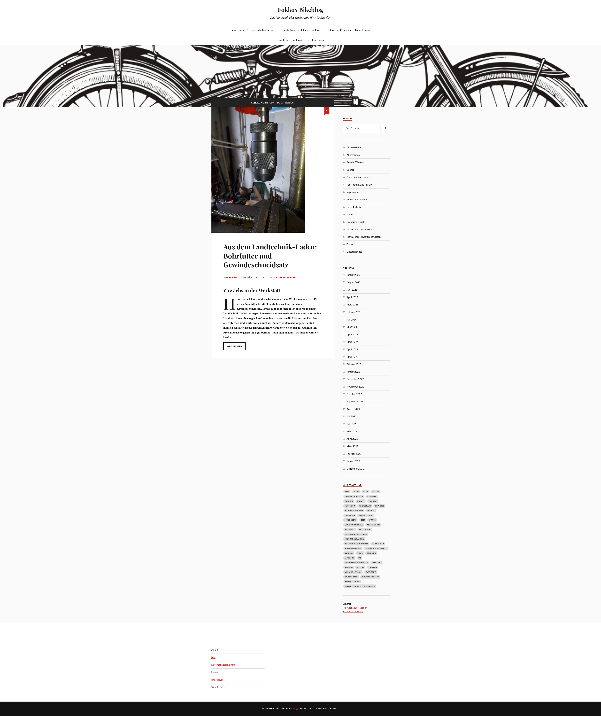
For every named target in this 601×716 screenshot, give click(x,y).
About (214, 649)
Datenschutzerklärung (263, 29)
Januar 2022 (353, 461)
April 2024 (352, 334)
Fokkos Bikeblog (300, 9)
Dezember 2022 (355, 378)
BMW (365, 492)
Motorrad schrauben (356, 544)
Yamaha (373, 567)
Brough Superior (354, 496)
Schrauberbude (353, 548)
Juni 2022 (352, 423)
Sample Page (218, 686)
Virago (349, 567)
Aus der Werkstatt (285, 277)
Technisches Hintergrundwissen (364, 236)
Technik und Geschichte (359, 229)
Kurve (372, 520)
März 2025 (352, 304)
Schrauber (378, 544)
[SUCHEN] (385, 128)
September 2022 (355, 401)
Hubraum (350, 515)
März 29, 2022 (255, 277)
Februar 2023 (354, 364)
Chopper (372, 496)
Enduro (373, 501)
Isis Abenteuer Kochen (355, 607)
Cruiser (349, 501)
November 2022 (355, 386)
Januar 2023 (353, 371)
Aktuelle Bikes (354, 147)
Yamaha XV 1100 (353, 572)
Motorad (350, 529)
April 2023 (352, 349)
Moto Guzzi (373, 525)
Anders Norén (331, 709)
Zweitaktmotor (370, 577)
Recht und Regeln (356, 221)
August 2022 (353, 408)
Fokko (233, 277)
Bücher (350, 169)
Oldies (350, 214)
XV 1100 (361, 567)
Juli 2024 (351, 319)
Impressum (237, 29)
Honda (371, 510)
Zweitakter (351, 577)
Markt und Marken (357, 199)
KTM (363, 520)
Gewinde (379, 506)
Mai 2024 (352, 326)
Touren (350, 244)
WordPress (288, 709)
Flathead (350, 506)
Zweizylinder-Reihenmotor (360, 586)
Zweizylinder (352, 581)
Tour (360, 553)
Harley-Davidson (354, 510)
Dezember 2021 (355, 468)
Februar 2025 (354, 311)
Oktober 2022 (354, 394)
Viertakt (377, 562)
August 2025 (353, 282)
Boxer (375, 492)
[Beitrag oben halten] (326, 110)
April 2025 (352, 297)
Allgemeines (353, 154)
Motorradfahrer (354, 539)
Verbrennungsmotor (356, 562)
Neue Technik (354, 206)
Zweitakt (371, 572)
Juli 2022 (351, 416)
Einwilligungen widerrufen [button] (291, 39)
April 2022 (352, 438)
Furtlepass (365, 506)
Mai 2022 (352, 431)
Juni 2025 (352, 289)
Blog (213, 657)
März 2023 (352, 356)
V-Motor (349, 558)
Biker (356, 492)
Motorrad (365, 529)
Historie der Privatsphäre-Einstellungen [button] (348, 29)
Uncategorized (354, 251)
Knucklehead (366, 515)
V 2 (359, 558)
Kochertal (351, 520)
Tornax (349, 553)
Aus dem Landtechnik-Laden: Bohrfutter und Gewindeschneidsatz (270, 255)
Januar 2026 (353, 274)
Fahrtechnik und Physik (359, 184)
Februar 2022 (354, 453)
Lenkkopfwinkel (354, 525)
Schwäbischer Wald (376, 548)
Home (214, 672)
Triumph (371, 553)
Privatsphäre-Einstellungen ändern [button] (301, 29)
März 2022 (352, 446)
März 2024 (352, 341)
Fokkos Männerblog (353, 611)
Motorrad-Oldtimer (356, 534)
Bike (347, 492)
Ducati (361, 501)
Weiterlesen (234, 346)
